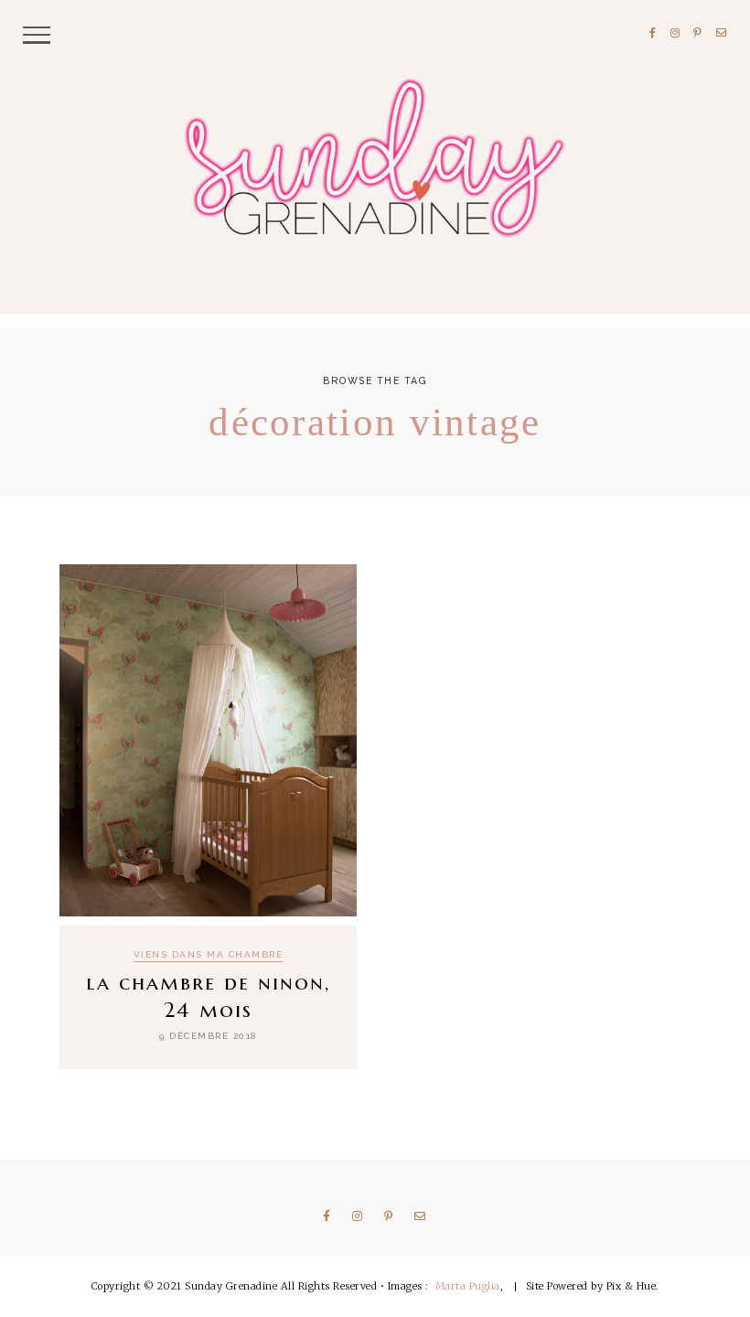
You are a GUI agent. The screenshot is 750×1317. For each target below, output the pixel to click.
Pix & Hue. (632, 1286)
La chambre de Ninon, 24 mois (208, 996)
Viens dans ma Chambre (209, 954)
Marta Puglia (467, 1286)
